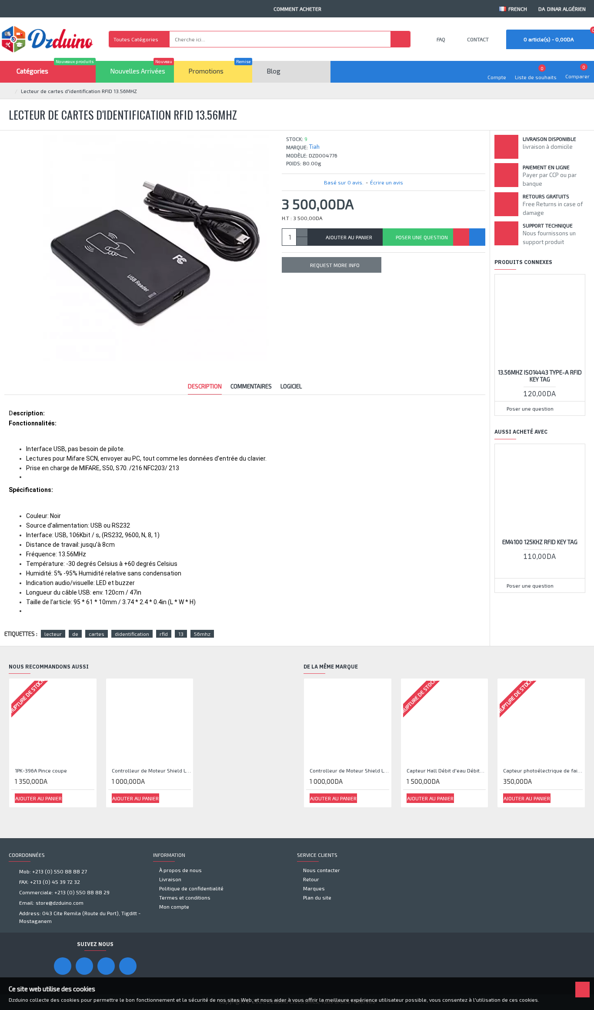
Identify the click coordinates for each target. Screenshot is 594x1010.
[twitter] (128, 966)
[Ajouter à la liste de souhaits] (461, 237)
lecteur (53, 634)
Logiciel (291, 386)
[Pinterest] (106, 966)
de (75, 634)
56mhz (202, 634)
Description (205, 386)
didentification (132, 634)
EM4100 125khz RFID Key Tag (539, 541)
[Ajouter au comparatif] (477, 237)
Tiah (314, 146)
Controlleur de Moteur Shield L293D (151, 770)
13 (181, 634)
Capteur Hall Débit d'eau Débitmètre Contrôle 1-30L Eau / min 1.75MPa (446, 770)
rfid (164, 634)
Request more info (335, 265)
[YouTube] (84, 966)
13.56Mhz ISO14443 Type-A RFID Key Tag (540, 376)
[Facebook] (62, 966)
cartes (96, 634)
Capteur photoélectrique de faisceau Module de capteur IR (543, 770)
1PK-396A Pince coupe (41, 770)
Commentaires (251, 386)
